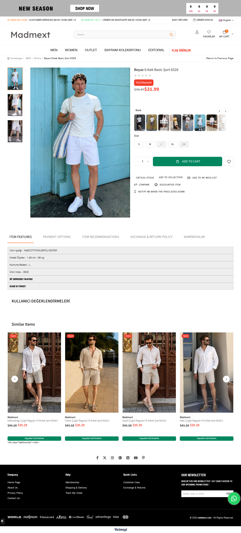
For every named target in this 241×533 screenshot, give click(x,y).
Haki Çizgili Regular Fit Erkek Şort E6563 (201, 420)
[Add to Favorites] (228, 161)
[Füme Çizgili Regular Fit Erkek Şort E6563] (91, 372)
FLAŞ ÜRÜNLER (181, 50)
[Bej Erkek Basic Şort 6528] (176, 122)
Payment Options (57, 237)
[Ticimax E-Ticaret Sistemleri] (120, 530)
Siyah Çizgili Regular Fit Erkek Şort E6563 (144, 420)
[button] (30, 406)
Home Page (14, 482)
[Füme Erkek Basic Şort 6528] (151, 122)
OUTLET (91, 50)
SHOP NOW (84, 8)
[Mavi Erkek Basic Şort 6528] (212, 122)
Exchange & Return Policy (151, 237)
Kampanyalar (194, 237)
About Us (13, 488)
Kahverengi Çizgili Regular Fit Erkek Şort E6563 (33, 420)
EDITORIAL (156, 50)
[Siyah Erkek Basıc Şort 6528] (139, 122)
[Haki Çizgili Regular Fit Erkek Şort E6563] (206, 372)
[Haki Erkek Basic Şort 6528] (224, 122)
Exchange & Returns (134, 488)
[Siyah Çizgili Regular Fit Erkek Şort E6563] (149, 372)
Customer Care (131, 482)
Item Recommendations (100, 237)
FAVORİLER (209, 36)
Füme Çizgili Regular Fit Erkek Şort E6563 (87, 420)
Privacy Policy (15, 493)
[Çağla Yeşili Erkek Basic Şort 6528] (188, 122)
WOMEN (71, 50)
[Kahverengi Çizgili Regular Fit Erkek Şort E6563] (34, 372)
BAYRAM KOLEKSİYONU (122, 50)
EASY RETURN (180, 20)
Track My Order (74, 493)
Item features (20, 237)
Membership (72, 482)
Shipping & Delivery (76, 488)
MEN (53, 50)
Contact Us (14, 498)
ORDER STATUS (204, 20)
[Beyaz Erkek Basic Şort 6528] (200, 122)
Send (229, 493)
